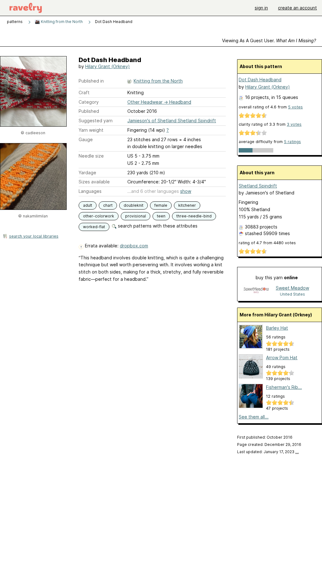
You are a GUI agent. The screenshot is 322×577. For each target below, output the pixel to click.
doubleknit (133, 205)
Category (89, 102)
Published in (91, 81)
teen (161, 216)
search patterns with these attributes (157, 225)
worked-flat (94, 226)
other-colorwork (98, 216)
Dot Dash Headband (260, 79)
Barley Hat (277, 328)
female (160, 205)
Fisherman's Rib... (284, 387)
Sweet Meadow (292, 288)
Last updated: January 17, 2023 (268, 451)
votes (295, 107)
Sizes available (94, 181)
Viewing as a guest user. (269, 40)
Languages (90, 191)
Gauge (86, 139)
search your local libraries (33, 236)
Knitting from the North (61, 21)
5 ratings (292, 141)
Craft (84, 92)
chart (108, 205)
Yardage (87, 172)
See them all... (254, 416)
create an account (297, 7)
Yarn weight (91, 130)
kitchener (187, 205)
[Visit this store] (256, 290)
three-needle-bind (194, 216)
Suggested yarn (96, 120)
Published (89, 111)
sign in (261, 7)
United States (292, 294)
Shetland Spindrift (258, 185)
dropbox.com (134, 245)
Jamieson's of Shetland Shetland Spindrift (171, 120)
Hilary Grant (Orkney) (107, 66)
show (185, 191)
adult (87, 205)
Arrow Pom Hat (281, 357)
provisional (135, 216)
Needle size (91, 156)
